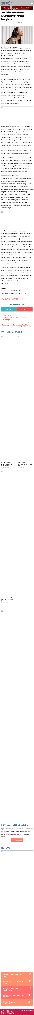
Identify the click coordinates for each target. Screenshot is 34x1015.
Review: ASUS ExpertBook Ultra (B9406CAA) (14, 996)
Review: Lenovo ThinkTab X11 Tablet (13, 975)
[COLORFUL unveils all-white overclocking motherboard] (8, 398)
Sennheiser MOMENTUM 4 (9, 299)
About (26, 1010)
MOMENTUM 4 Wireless (12, 298)
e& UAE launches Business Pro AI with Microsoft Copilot (8, 599)
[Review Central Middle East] (6, 5)
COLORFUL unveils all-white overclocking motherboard (7, 464)
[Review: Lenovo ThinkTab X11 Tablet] (17, 912)
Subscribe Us (18, 840)
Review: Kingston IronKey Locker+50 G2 (12, 1003)
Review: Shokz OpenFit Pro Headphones (12, 989)
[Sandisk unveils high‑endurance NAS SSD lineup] (25, 398)
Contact (30, 1010)
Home (21, 1010)
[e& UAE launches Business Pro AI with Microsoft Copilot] (8, 533)
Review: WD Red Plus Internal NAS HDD (13, 982)
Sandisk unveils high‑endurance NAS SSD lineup (25, 464)
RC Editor (5, 23)
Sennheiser (23, 298)
